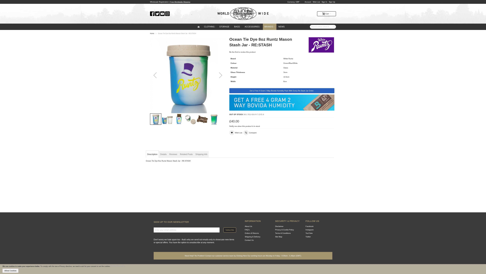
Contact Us (249, 240)
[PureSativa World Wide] (243, 13)
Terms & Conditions (283, 233)
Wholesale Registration (159, 2)
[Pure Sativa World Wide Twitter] (157, 13)
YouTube (309, 233)
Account (308, 2)
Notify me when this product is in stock (244, 126)
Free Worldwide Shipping (180, 2)
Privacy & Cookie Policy (284, 230)
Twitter (308, 237)
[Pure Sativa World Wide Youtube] (162, 13)
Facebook (309, 226)
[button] (155, 75)
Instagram (310, 230)
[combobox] (323, 27)
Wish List (316, 2)
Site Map (278, 237)
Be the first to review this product (242, 52)
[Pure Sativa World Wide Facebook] (152, 13)
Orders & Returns (252, 233)
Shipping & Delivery (252, 237)
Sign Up (332, 2)
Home (152, 33)
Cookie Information (118, 266)
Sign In (324, 2)
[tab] (152, 154)
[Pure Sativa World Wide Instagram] (167, 13)
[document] (243, 269)
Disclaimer (279, 226)
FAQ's (247, 230)
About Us (248, 226)
